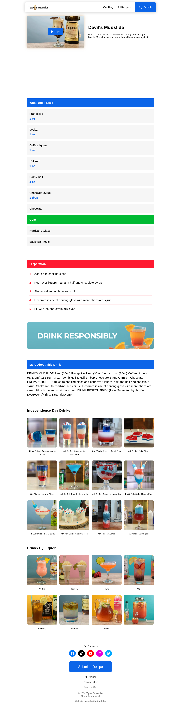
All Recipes (124, 7)
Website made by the (90, 701)
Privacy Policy (90, 682)
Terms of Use (90, 687)
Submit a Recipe (90, 667)
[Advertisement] (90, 74)
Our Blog (108, 7)
